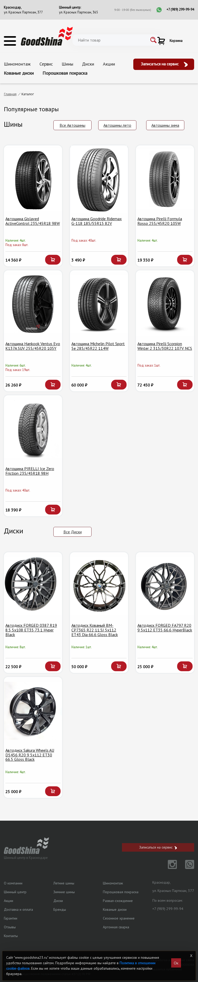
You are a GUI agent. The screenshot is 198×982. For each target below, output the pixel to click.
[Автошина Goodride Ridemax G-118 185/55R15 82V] (99, 179)
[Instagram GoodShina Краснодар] (169, 867)
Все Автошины (72, 125)
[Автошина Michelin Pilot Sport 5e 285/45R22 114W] (99, 304)
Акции (109, 64)
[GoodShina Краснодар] (47, 35)
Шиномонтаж (17, 64)
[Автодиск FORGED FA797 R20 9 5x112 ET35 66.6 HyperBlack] (165, 586)
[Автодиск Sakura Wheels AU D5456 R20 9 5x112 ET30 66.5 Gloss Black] (33, 710)
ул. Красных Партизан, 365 (78, 12)
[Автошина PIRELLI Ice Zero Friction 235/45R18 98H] (33, 429)
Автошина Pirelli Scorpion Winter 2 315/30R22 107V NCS (164, 346)
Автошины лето (117, 125)
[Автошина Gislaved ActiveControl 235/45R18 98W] (33, 179)
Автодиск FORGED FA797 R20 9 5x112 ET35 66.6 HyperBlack (164, 627)
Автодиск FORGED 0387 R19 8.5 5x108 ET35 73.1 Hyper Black (31, 630)
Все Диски (72, 531)
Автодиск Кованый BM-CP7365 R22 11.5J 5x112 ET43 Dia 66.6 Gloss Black (94, 630)
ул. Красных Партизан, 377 (23, 12)
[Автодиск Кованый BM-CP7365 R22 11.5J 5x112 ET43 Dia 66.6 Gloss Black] (99, 586)
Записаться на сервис (160, 63)
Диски (88, 64)
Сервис (46, 64)
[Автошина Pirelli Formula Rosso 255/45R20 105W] (165, 179)
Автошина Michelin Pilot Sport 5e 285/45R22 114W (98, 346)
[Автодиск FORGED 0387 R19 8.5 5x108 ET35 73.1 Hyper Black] (33, 586)
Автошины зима (165, 125)
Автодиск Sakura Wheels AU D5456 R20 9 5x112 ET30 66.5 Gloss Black (29, 755)
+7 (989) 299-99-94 (180, 9)
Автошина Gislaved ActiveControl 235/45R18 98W (32, 221)
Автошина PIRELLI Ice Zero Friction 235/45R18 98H (29, 471)
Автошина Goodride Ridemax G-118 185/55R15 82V (96, 221)
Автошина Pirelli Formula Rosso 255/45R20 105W (159, 221)
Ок (176, 962)
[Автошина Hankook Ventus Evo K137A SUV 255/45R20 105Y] (33, 304)
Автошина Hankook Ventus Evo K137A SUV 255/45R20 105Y (32, 346)
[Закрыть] (191, 956)
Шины (67, 64)
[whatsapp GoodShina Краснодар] (186, 867)
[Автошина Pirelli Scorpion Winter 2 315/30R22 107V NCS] (165, 304)
